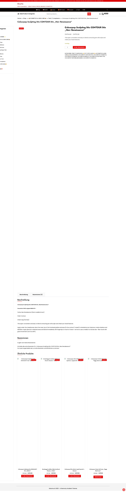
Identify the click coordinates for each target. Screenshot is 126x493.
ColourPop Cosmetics (89, 58)
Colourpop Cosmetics (99, 55)
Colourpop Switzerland (72, 58)
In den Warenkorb (79, 47)
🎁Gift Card (61, 10)
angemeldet (26, 348)
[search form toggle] (107, 9)
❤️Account (70, 10)
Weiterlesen (98, 477)
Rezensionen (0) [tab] (38, 294)
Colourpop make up (83, 56)
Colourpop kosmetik (71, 56)
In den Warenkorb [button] (27, 476)
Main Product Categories (27, 14)
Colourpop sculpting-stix (97, 56)
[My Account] (100, 13)
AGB (84, 10)
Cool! (119, 2)
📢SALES (45, 10)
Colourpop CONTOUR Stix (85, 55)
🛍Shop (38, 10)
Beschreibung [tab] (24, 294)
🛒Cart (78, 10)
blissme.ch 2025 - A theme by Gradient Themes (63, 488)
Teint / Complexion (77, 53)
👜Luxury (52, 10)
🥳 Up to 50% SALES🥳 (89, 53)
